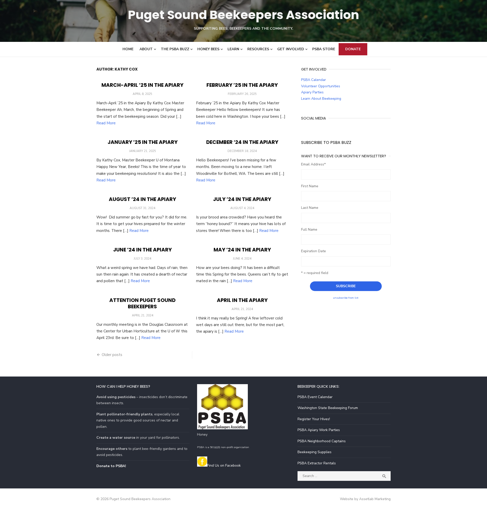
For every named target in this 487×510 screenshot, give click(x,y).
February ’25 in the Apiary (242, 85)
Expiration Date (313, 251)
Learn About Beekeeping (321, 98)
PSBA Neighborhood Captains (322, 441)
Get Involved (290, 49)
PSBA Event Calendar (315, 397)
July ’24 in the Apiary (242, 199)
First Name (309, 186)
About (146, 49)
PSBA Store (323, 49)
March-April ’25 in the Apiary (142, 85)
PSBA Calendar (313, 79)
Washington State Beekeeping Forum (328, 407)
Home (128, 49)
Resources (258, 49)
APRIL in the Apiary (242, 300)
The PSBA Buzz (175, 49)
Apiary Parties (312, 92)
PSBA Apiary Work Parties (319, 430)
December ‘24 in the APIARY (242, 142)
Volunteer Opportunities (320, 86)
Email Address (313, 164)
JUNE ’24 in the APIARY (142, 249)
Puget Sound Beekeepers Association (243, 14)
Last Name (309, 207)
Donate (353, 49)
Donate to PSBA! (111, 466)
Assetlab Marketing (375, 499)
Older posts (112, 354)
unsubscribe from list (345, 298)
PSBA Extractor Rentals (317, 463)
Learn (233, 49)
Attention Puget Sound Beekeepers (142, 303)
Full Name (309, 229)
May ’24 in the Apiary (242, 249)
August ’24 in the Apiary (142, 199)
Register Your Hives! (314, 419)
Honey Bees (208, 49)
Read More (106, 123)
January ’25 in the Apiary (143, 142)
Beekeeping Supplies (315, 452)
